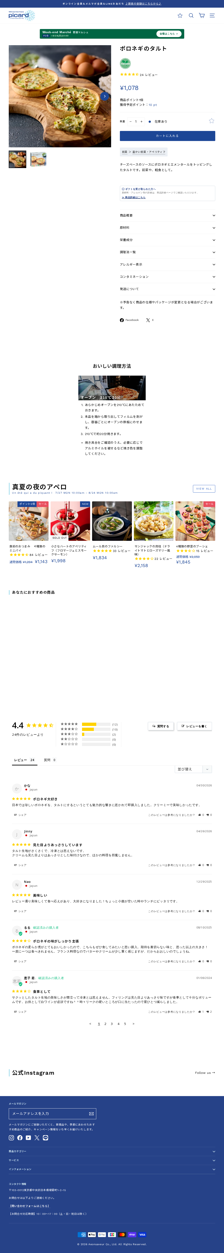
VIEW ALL (204, 488)
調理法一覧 (128, 252)
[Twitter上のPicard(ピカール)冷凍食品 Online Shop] (37, 1137)
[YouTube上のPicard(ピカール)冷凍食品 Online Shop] (28, 1137)
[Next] (104, 96)
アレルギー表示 (131, 264)
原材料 (125, 227)
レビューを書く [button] (196, 726)
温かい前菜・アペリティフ (148, 151)
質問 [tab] (47, 760)
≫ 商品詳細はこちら (134, 197)
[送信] (91, 1114)
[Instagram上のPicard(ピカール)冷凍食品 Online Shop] (11, 1137)
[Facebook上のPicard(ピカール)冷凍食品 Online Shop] (20, 1137)
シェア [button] (22, 815)
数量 (122, 121)
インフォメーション (20, 1169)
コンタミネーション (134, 276)
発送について (129, 289)
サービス (14, 1160)
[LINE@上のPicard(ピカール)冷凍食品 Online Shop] (45, 1137)
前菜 (125, 151)
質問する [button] (163, 726)
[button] (201, 815)
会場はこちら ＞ (169, 33)
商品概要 (126, 215)
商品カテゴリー (17, 1151)
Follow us (205, 1072)
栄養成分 (126, 240)
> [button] (134, 1023)
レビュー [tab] (20, 760)
